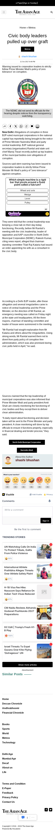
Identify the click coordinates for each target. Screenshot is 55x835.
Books (6, 724)
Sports (6, 729)
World (5, 733)
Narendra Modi (27, 450)
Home (5, 699)
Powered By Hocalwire (11, 829)
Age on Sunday (30, 3)
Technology (8, 742)
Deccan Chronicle (12, 703)
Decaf (5, 763)
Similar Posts (12, 674)
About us (7, 767)
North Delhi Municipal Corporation (27, 442)
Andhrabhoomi (10, 708)
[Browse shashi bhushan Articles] (8, 460)
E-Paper (6, 788)
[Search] (52, 12)
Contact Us (8, 802)
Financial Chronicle (13, 712)
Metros (28, 49)
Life (4, 772)
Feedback (7, 793)
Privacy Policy (10, 797)
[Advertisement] (27, 276)
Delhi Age (7, 754)
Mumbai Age (9, 758)
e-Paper (19, 3)
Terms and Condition (14, 783)
